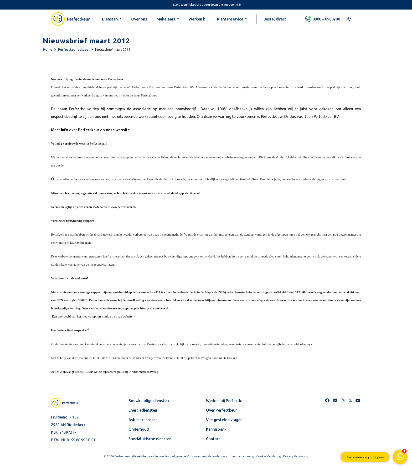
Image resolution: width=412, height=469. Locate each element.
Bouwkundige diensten (149, 400)
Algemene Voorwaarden (189, 456)
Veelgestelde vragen (224, 420)
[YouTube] (358, 400)
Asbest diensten (143, 420)
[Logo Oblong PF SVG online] (69, 403)
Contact (213, 439)
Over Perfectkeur (221, 410)
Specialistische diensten (150, 439)
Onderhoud (139, 429)
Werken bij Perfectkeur (226, 400)
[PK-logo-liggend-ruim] (70, 19)
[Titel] (350, 400)
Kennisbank (216, 429)
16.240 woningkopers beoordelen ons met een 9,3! (206, 4)
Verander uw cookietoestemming (231, 456)
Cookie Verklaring (268, 456)
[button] (121, 19)
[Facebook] (327, 400)
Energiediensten (143, 410)
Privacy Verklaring (295, 456)
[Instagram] (342, 400)
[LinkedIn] (335, 400)
